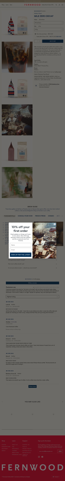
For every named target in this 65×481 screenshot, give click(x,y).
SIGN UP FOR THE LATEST (20, 255)
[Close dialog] (55, 224)
